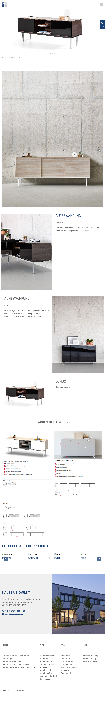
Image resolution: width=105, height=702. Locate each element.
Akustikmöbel (66, 673)
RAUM (63, 645)
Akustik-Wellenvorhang (69, 667)
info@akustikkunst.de (12, 614)
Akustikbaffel (66, 656)
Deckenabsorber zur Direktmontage (16, 664)
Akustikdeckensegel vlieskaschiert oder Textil (19, 667)
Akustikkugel (8, 659)
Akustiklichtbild (45, 670)
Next (99, 559)
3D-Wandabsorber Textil (48, 676)
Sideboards (20, 58)
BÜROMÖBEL (12, 58)
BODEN (84, 645)
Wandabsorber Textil (47, 664)
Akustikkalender (45, 667)
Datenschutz (20, 690)
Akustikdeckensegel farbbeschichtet (16, 656)
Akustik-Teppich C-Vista (90, 661)
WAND (42, 645)
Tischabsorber (66, 670)
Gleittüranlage (45, 679)
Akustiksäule (65, 659)
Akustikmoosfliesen (47, 673)
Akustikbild (44, 659)
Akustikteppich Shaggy (90, 656)
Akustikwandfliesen (47, 656)
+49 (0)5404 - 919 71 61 (13, 611)
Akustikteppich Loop (89, 659)
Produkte (4, 58)
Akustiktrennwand (67, 664)
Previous (6, 559)
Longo (26, 58)
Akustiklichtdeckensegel (12, 661)
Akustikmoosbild (46, 661)
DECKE (5, 645)
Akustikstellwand (67, 661)
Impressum (7, 690)
